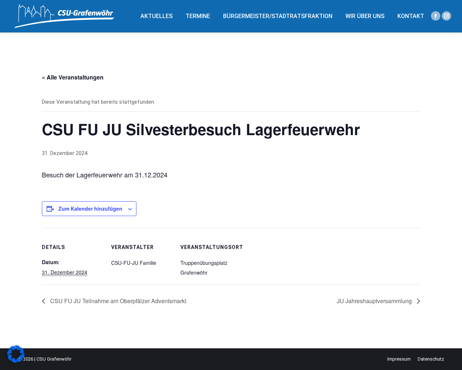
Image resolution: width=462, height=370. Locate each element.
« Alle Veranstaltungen (73, 77)
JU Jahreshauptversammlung (375, 301)
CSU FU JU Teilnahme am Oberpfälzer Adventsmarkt (117, 301)
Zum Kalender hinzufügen (90, 208)
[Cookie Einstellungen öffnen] (16, 361)
